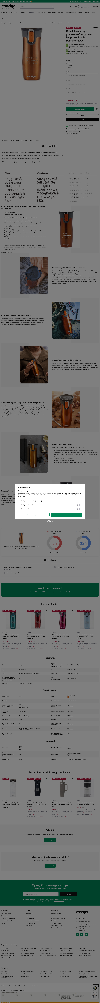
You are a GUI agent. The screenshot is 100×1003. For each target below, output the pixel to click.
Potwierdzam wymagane (34, 514)
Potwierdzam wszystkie (66, 514)
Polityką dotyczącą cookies (53, 493)
